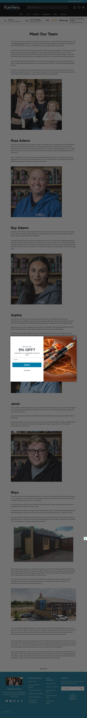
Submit (27, 365)
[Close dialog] (74, 338)
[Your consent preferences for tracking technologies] (85, 538)
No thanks (27, 370)
